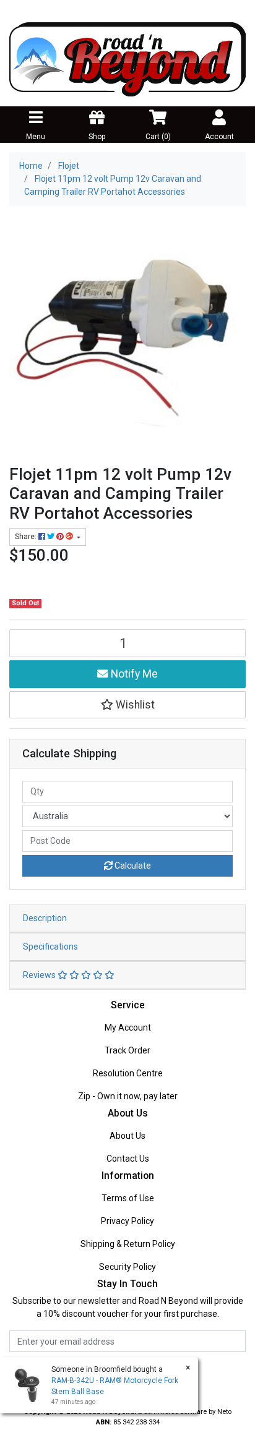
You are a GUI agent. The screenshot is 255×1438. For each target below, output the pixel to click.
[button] (127, 704)
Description (45, 918)
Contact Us (127, 1159)
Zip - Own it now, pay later (128, 1096)
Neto (224, 1412)
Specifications (50, 946)
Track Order (127, 1050)
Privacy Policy (127, 1221)
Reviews (40, 975)
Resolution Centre (128, 1073)
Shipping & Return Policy (127, 1244)
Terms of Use (128, 1198)
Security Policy (127, 1267)
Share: (26, 536)
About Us (127, 1136)
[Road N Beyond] (127, 59)
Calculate (132, 865)
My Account (128, 1027)
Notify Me (133, 674)
